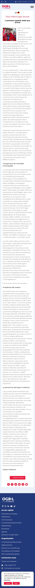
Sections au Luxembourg (10, 548)
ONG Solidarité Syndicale (10, 554)
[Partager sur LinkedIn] (15, 484)
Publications (5, 517)
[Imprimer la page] (26, 484)
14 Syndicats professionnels (11, 523)
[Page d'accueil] (8, 7)
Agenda (4, 532)
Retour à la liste (18, 477)
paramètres (7, 580)
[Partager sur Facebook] (8, 484)
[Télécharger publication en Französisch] (16, 13)
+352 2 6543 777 (10, 565)
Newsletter (5, 529)
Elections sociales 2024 (9, 535)
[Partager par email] (19, 484)
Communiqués (6, 520)
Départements (6, 545)
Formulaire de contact (12, 568)
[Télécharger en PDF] (23, 484)
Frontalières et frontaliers (10, 551)
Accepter (8, 583)
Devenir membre (22, 1)
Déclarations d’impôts (9, 514)
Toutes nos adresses (9, 561)
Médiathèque (6, 526)
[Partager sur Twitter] (12, 484)
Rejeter (16, 583)
